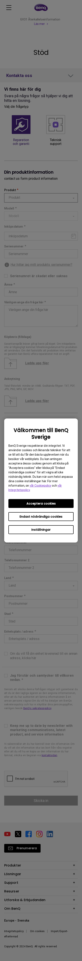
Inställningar (41, 530)
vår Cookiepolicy (41, 485)
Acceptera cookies (41, 503)
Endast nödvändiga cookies (41, 516)
